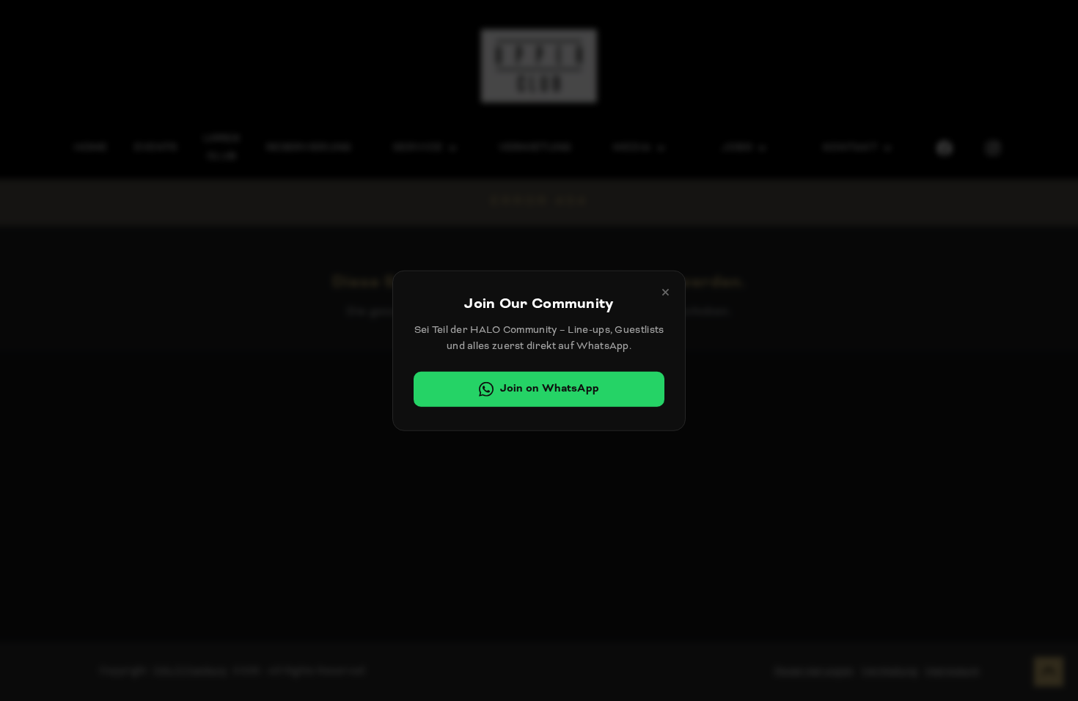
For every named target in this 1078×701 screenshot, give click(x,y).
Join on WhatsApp (550, 388)
